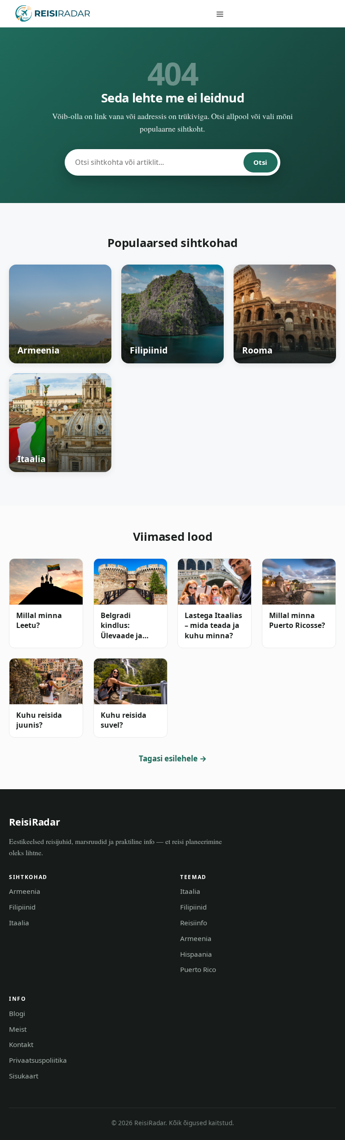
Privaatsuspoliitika (38, 1060)
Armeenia (24, 891)
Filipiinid (22, 906)
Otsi (260, 162)
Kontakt (21, 1044)
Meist (18, 1029)
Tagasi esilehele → (173, 758)
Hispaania (196, 954)
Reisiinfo (193, 922)
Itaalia (19, 922)
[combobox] (154, 162)
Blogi (17, 1013)
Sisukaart (23, 1075)
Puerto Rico (198, 969)
